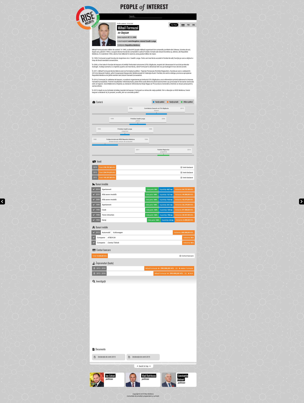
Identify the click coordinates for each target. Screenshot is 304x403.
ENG (193, 25)
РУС (188, 25)
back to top (143, 366)
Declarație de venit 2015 (107, 357)
